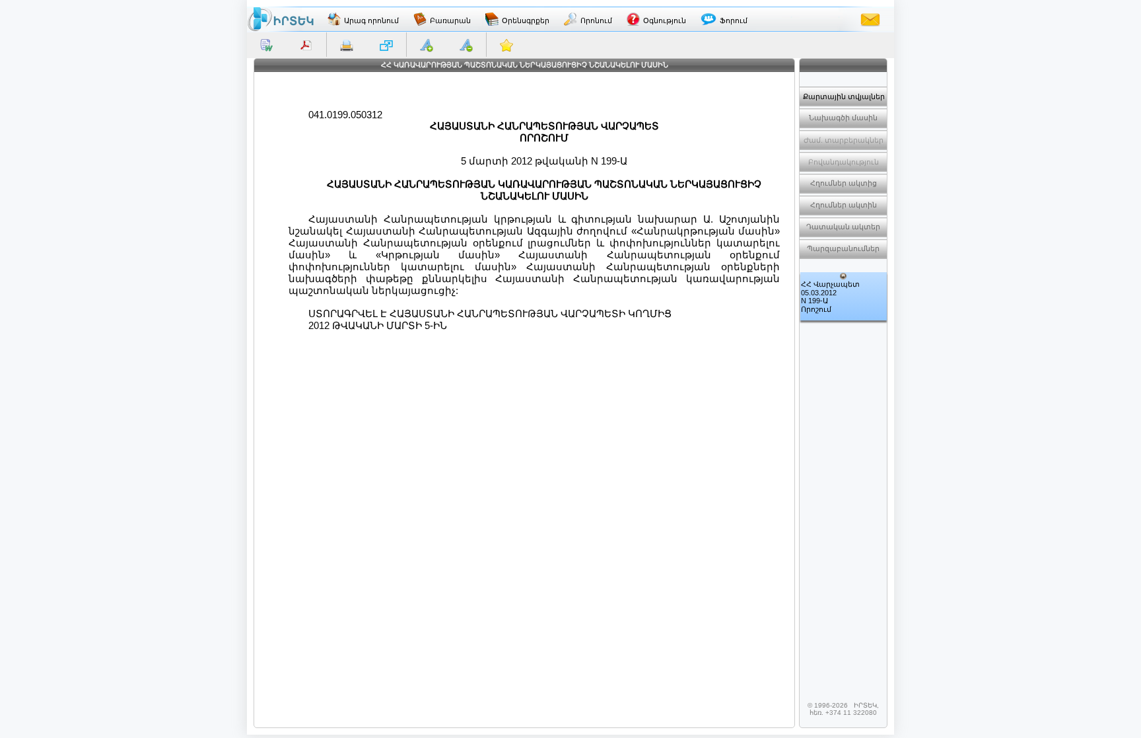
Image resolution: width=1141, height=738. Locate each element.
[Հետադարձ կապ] (870, 19)
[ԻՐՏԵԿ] (281, 19)
